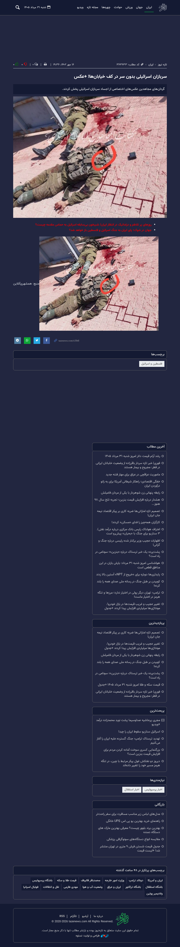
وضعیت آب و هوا (93, 887)
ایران (149, 7)
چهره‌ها (106, 7)
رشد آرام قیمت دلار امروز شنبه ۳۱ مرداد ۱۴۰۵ (132, 456)
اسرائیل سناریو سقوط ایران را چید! (139, 731)
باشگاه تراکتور (133, 887)
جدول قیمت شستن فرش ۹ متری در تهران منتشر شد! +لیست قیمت (130, 848)
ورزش (129, 7)
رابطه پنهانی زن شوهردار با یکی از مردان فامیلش (130, 492)
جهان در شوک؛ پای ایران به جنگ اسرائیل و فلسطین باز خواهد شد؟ (110, 230)
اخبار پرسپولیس (153, 789)
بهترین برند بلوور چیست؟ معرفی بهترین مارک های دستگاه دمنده (129, 830)
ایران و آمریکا (155, 880)
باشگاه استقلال (154, 887)
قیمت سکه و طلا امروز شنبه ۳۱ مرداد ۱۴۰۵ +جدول (129, 684)
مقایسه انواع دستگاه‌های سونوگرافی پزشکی (133, 839)
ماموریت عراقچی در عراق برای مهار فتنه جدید (133, 474)
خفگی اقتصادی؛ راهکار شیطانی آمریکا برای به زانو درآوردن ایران (130, 483)
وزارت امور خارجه (114, 880)
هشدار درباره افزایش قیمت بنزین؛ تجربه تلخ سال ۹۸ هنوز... (127, 501)
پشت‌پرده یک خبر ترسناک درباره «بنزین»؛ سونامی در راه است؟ (127, 554)
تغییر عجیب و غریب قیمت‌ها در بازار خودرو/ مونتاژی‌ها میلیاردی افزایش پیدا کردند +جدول (132, 606)
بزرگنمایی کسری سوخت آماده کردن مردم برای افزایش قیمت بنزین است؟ (132, 752)
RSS (62, 916)
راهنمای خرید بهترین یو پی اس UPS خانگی (133, 821)
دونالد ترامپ (136, 880)
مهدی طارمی (71, 887)
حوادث (118, 7)
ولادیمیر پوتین (154, 893)
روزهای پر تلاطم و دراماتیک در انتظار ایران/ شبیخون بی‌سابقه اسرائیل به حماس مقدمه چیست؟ (93, 224)
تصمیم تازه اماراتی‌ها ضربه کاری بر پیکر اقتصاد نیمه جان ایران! (128, 513)
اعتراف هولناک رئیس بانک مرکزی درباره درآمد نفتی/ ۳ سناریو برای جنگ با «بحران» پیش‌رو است (128, 531)
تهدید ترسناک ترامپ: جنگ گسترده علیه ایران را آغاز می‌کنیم (128, 740)
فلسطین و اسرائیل (151, 364)
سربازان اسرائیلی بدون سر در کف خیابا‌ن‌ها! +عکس (120, 76)
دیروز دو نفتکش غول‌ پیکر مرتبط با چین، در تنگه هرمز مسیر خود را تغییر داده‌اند (130, 763)
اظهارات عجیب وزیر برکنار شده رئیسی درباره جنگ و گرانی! (129, 542)
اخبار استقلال (131, 789)
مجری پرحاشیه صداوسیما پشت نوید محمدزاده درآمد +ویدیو (128, 722)
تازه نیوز (162, 7)
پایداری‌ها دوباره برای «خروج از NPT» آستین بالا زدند (128, 574)
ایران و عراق (114, 887)
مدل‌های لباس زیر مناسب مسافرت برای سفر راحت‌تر (128, 814)
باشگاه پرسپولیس (42, 880)
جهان (139, 7)
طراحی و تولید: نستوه (88, 936)
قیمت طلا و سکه (66, 880)
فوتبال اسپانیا (30, 887)
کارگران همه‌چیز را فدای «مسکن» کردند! (136, 522)
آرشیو (85, 916)
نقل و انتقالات (51, 887)
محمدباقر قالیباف (90, 880)
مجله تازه (92, 7)
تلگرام (73, 916)
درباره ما (98, 916)
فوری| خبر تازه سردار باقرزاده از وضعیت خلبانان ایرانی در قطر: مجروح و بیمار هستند (128, 465)
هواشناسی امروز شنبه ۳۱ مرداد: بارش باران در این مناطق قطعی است (129, 565)
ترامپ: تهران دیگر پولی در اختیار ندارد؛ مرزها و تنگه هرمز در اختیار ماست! (128, 594)
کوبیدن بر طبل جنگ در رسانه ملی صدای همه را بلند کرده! (128, 583)
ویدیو (80, 7)
